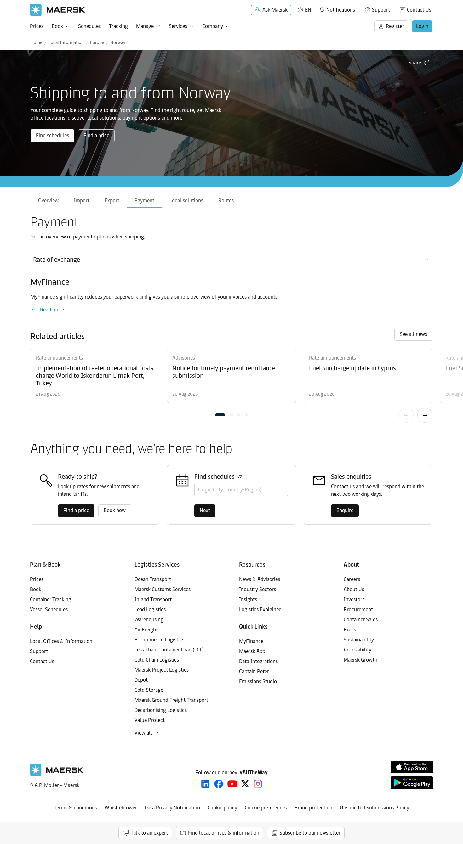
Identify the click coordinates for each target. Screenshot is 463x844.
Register (395, 26)
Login (422, 26)
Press (350, 630)
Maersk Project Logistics (161, 670)
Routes (226, 201)
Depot (141, 680)
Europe (97, 42)
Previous (406, 415)
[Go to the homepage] (56, 774)
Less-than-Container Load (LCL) (169, 650)
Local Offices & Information (61, 641)
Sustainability (359, 640)
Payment (144, 201)
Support (381, 10)
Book (57, 26)
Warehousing (148, 620)
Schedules (89, 26)
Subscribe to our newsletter (309, 833)
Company (212, 26)
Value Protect (149, 720)
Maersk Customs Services (162, 589)
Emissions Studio (258, 682)
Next (424, 415)
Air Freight (146, 630)
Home (36, 42)
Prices (36, 26)
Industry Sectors (257, 589)
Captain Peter (254, 671)
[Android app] (412, 782)
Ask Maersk (275, 10)
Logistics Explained (260, 609)
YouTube (232, 784)
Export (112, 201)
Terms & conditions (75, 808)
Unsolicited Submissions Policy (374, 808)
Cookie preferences (266, 808)
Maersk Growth (360, 660)
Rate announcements (59, 358)
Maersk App (252, 651)
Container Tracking (50, 599)
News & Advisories (259, 579)
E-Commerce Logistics (159, 640)
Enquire (344, 510)
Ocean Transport (152, 579)
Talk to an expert (149, 833)
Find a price (96, 135)
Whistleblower (121, 808)
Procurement (358, 609)
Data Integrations (258, 661)
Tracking (118, 26)
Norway (117, 42)
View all (143, 733)
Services (178, 26)
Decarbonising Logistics (160, 710)
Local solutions (186, 201)
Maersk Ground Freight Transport (171, 700)
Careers (352, 579)
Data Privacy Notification (172, 808)
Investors (354, 599)
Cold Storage (148, 690)
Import (81, 201)
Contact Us (419, 10)
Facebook (218, 784)
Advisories (183, 358)
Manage (145, 26)
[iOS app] (412, 767)
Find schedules (52, 135)
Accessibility (357, 650)
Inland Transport (153, 599)
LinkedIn (205, 784)
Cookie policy (222, 808)
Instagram (258, 784)
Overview (48, 201)
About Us (354, 589)
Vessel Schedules (49, 609)
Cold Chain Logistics (156, 660)
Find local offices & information (223, 833)
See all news (413, 334)
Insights (248, 599)
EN (308, 10)
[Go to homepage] (57, 10)
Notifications (337, 9)
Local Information (66, 42)
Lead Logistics (150, 609)
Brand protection (313, 808)
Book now (115, 510)
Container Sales (361, 620)
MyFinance (251, 641)
